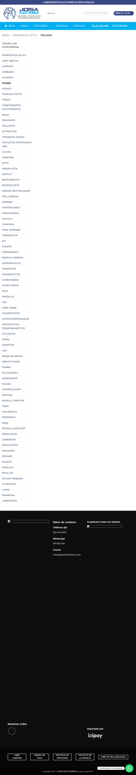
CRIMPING (8, 157)
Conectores (8, 224)
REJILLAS (7, 473)
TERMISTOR (9, 268)
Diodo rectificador (11, 229)
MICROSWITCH (10, 179)
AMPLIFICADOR (11, 361)
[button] (96, 13)
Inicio (5, 35)
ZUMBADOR (9, 439)
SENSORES (8, 120)
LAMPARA (7, 66)
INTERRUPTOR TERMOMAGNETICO (13, 326)
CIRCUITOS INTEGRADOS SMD (17, 144)
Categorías (41, 26)
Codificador (8, 72)
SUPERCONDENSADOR (15, 319)
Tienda (24, 26)
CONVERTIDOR (11, 313)
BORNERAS (8, 417)
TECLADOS (8, 125)
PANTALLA (8, 296)
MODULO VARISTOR (13, 428)
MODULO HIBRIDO (12, 257)
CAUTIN (6, 152)
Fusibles (6, 367)
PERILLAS (7, 467)
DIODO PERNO (10, 285)
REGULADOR (9, 434)
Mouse (5, 114)
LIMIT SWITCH (10, 61)
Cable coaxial (9, 307)
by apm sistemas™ (85, 771)
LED (4, 302)
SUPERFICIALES (11, 263)
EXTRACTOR (9, 131)
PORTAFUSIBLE (11, 207)
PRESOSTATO (10, 445)
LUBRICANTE (9, 500)
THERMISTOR (10, 235)
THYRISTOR (9, 484)
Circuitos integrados (12, 478)
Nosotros (62, 26)
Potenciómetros (10, 252)
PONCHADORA (10, 213)
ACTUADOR (8, 333)
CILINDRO (7, 77)
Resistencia (8, 495)
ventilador (7, 202)
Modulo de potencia (12, 356)
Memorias (7, 395)
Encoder (6, 384)
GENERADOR (9, 378)
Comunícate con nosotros (111, 768)
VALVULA (7, 218)
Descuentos (8, 450)
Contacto (79, 26)
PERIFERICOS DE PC (25, 35)
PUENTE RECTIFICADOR (16, 191)
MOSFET (7, 462)
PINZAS (6, 99)
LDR (4, 350)
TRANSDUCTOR (11, 274)
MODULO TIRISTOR (13, 400)
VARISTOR (8, 345)
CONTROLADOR (11, 389)
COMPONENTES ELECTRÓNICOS (11, 107)
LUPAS (6, 489)
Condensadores (10, 280)
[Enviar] (78, 13)
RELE (5, 291)
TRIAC (5, 406)
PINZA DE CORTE (12, 94)
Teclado (6, 83)
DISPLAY (7, 174)
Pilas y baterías (10, 196)
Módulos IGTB (9, 168)
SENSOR (7, 456)
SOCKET (7, 88)
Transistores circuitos (13, 137)
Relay (5, 423)
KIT (4, 241)
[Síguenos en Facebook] (132, 26)
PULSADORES (10, 372)
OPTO (5, 163)
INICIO (11, 26)
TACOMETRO (9, 411)
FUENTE (7, 246)
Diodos (5, 339)
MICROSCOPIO (10, 185)
